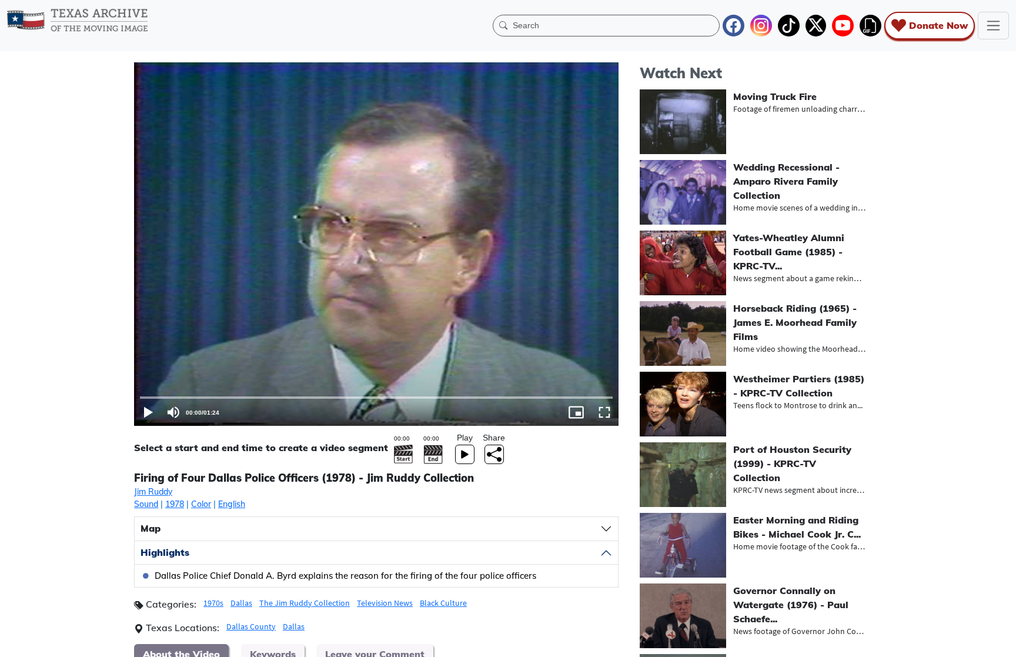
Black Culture (443, 603)
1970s (213, 603)
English (231, 504)
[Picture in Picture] (576, 412)
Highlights (165, 552)
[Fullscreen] (604, 412)
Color (201, 504)
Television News (385, 603)
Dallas (241, 603)
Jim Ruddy (153, 491)
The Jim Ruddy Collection (304, 603)
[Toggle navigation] (993, 25)
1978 (174, 504)
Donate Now (938, 25)
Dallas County (251, 626)
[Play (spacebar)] (148, 412)
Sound (146, 504)
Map (151, 528)
